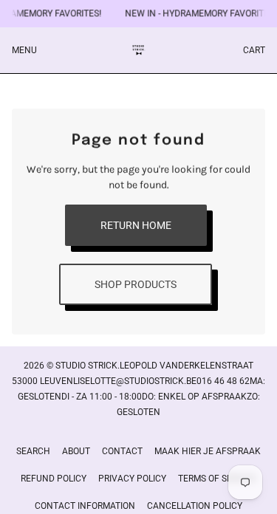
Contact (122, 451)
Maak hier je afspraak (207, 451)
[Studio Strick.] (139, 50)
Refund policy (53, 478)
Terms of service (217, 478)
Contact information (85, 506)
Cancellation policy (194, 506)
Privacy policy (132, 478)
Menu (24, 50)
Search (33, 451)
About (76, 451)
